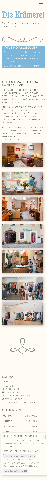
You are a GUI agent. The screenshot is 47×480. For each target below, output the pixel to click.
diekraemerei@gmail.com (18, 396)
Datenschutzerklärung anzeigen (21, 451)
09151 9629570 (12, 393)
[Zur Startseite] (23, 15)
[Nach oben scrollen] (42, 475)
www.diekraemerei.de (15, 399)
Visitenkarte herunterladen (20, 403)
